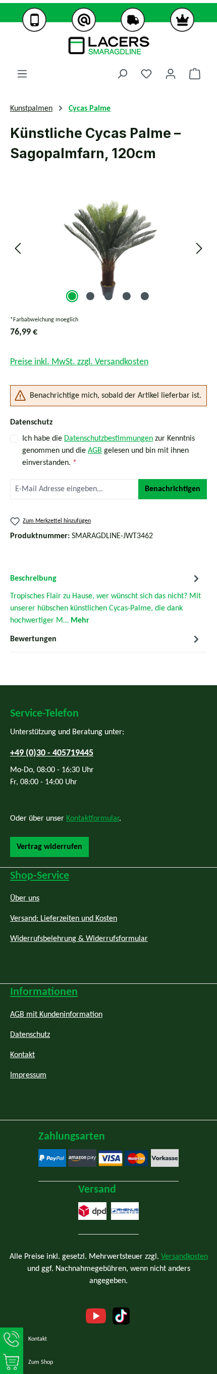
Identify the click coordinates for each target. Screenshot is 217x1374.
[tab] (106, 598)
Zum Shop (40, 1362)
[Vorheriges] (17, 248)
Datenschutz (30, 1035)
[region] (108, 248)
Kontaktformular (92, 819)
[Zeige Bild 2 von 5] (90, 296)
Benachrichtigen (172, 489)
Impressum (28, 1075)
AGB (95, 451)
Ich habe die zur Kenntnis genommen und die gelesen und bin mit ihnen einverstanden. (108, 451)
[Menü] (22, 74)
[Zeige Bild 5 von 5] (145, 296)
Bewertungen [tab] (33, 639)
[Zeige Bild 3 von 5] (108, 296)
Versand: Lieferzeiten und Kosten (63, 919)
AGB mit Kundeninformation (56, 1015)
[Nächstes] (199, 248)
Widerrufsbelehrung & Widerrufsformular (79, 939)
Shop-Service (39, 876)
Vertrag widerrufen (49, 847)
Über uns (24, 898)
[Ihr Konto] (170, 74)
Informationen (44, 992)
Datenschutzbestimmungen (108, 439)
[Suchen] (122, 74)
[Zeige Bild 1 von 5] (72, 296)
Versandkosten (184, 1257)
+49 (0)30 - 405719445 (51, 753)
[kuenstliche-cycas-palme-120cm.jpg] (108, 248)
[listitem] (35, 21)
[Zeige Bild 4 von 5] (127, 296)
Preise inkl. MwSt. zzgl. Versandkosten (79, 362)
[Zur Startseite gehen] (108, 45)
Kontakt (37, 1339)
